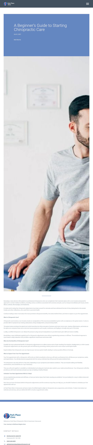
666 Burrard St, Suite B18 (14, 436)
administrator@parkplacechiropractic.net (18, 444)
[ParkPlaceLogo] (12, 413)
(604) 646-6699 (11, 441)
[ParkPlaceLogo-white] (9, 2)
